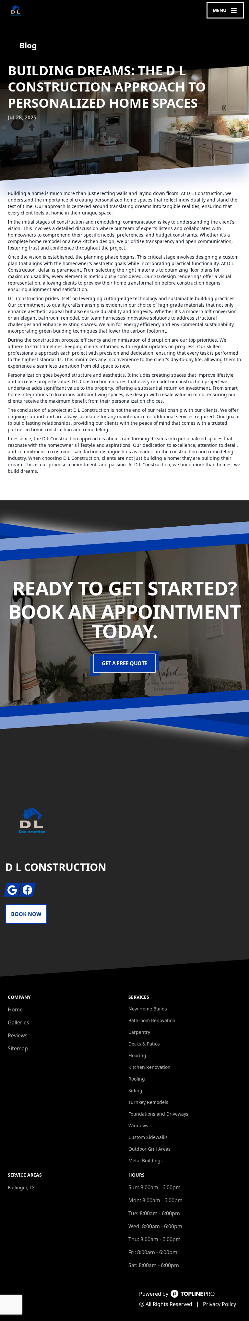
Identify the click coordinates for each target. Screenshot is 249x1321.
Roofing (136, 1079)
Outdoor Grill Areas (149, 1149)
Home (15, 1009)
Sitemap (18, 1048)
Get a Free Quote (124, 663)
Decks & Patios (144, 1044)
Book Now (26, 914)
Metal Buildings (145, 1160)
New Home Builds (147, 1009)
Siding (135, 1090)
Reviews (18, 1035)
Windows (138, 1125)
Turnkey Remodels (148, 1102)
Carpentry (139, 1032)
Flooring (137, 1055)
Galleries (18, 1022)
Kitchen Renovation (149, 1067)
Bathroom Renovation (151, 1020)
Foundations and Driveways (158, 1114)
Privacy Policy (219, 1304)
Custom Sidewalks (148, 1137)
